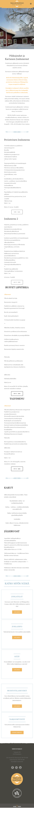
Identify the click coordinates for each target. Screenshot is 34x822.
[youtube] (20, 767)
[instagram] (16, 767)
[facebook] (12, 767)
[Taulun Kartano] (17, 3)
